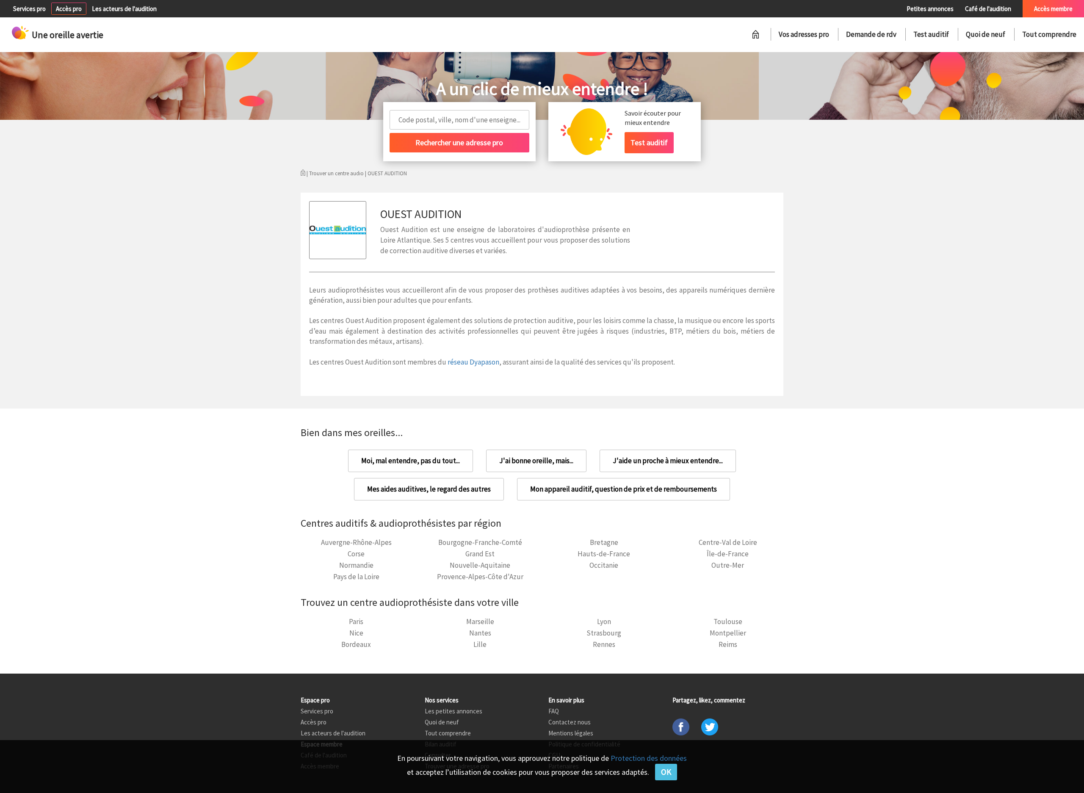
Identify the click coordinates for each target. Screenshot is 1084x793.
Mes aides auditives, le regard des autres (429, 489)
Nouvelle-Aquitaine (480, 565)
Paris (356, 621)
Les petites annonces (453, 711)
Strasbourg (603, 633)
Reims (728, 644)
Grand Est (480, 553)
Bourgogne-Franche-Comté (480, 542)
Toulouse (727, 621)
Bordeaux (356, 644)
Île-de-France (728, 553)
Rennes (604, 644)
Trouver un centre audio (336, 173)
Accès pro (69, 9)
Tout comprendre (1049, 34)
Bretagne (604, 542)
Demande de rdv (871, 34)
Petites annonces (930, 9)
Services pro (29, 9)
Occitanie (603, 565)
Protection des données (649, 758)
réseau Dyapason (473, 362)
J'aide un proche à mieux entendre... (668, 460)
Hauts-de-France (604, 553)
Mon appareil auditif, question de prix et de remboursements (623, 489)
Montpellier (728, 633)
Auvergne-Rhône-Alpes (356, 542)
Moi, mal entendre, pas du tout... (410, 460)
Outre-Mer (727, 565)
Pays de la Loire (356, 576)
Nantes (480, 633)
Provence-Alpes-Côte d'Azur (480, 576)
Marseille (480, 621)
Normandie (356, 565)
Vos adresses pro (804, 34)
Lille (480, 644)
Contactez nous (569, 722)
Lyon (604, 621)
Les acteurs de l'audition (124, 9)
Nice (356, 633)
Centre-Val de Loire (728, 542)
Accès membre (1053, 9)
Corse (356, 553)
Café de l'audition (988, 9)
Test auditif (931, 34)
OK (666, 772)
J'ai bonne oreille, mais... (536, 460)
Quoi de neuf (985, 34)
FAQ (553, 711)
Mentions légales (570, 733)
